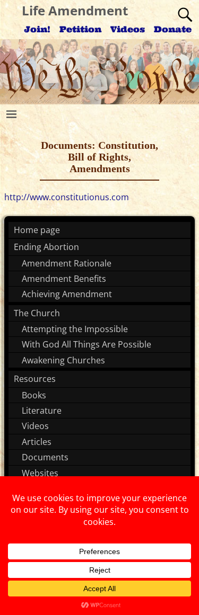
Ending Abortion (46, 247)
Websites (40, 473)
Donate (173, 29)
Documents (45, 457)
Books (34, 395)
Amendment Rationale (66, 263)
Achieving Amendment (67, 294)
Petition (80, 29)
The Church (37, 313)
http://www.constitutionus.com (66, 197)
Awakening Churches (63, 360)
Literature (42, 410)
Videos (127, 29)
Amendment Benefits (64, 278)
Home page (37, 230)
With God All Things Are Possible (86, 344)
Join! (37, 29)
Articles (36, 442)
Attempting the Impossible (75, 329)
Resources (35, 379)
